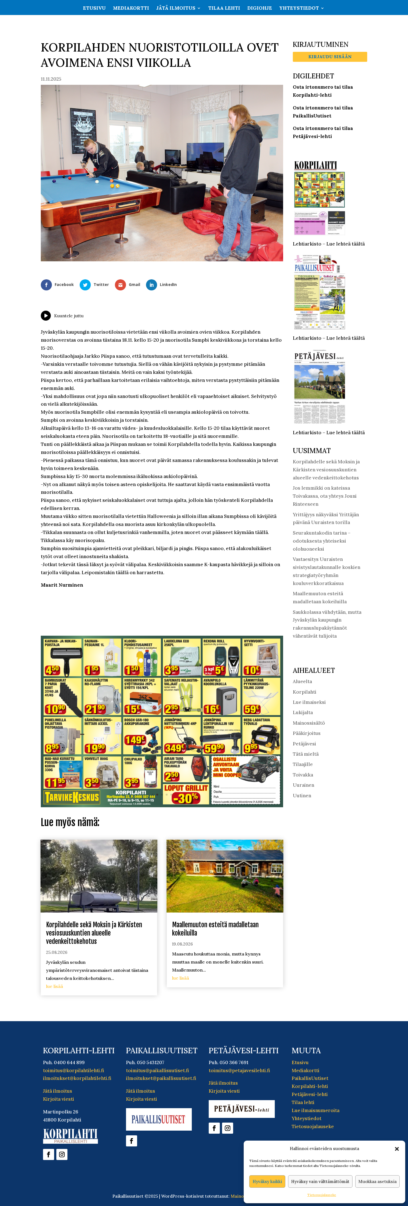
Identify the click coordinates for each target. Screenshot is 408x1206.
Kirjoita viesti (58, 1098)
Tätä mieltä (306, 754)
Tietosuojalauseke (321, 1195)
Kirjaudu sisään (330, 56)
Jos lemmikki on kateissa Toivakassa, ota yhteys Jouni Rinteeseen (325, 496)
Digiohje (259, 8)
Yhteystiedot (299, 8)
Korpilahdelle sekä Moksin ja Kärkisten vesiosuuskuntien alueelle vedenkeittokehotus (94, 932)
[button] (397, 1149)
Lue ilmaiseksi (309, 702)
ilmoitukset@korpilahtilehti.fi (77, 1078)
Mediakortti (131, 8)
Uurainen (303, 785)
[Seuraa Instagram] (61, 1153)
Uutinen (302, 796)
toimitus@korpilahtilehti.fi (73, 1070)
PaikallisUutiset (310, 1078)
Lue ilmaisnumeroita (315, 1110)
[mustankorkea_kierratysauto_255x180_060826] (162, 805)
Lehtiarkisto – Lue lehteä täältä (329, 244)
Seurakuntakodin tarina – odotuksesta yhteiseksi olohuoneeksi (322, 541)
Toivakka (303, 775)
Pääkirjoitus (307, 733)
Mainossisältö (309, 723)
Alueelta (302, 681)
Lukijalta (303, 712)
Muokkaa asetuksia (377, 1181)
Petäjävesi (304, 744)
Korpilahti (304, 692)
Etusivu (94, 8)
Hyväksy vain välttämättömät (320, 1181)
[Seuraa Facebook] (48, 1153)
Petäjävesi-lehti (310, 1094)
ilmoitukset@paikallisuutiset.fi (161, 1078)
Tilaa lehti (224, 8)
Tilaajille (303, 764)
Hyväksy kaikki (267, 1181)
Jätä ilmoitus (175, 8)
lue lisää (54, 985)
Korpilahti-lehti (310, 1086)
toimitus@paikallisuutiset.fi (157, 1070)
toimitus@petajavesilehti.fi (239, 1070)
